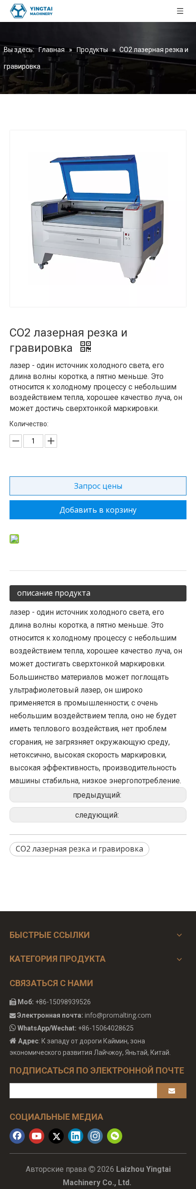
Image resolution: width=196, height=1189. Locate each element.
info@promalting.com (118, 1015)
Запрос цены (98, 486)
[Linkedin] (75, 1136)
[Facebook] (17, 1136)
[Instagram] (95, 1136)
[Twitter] (56, 1136)
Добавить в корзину (98, 510)
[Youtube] (36, 1136)
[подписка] (171, 1090)
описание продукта (53, 593)
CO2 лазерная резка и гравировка (79, 848)
